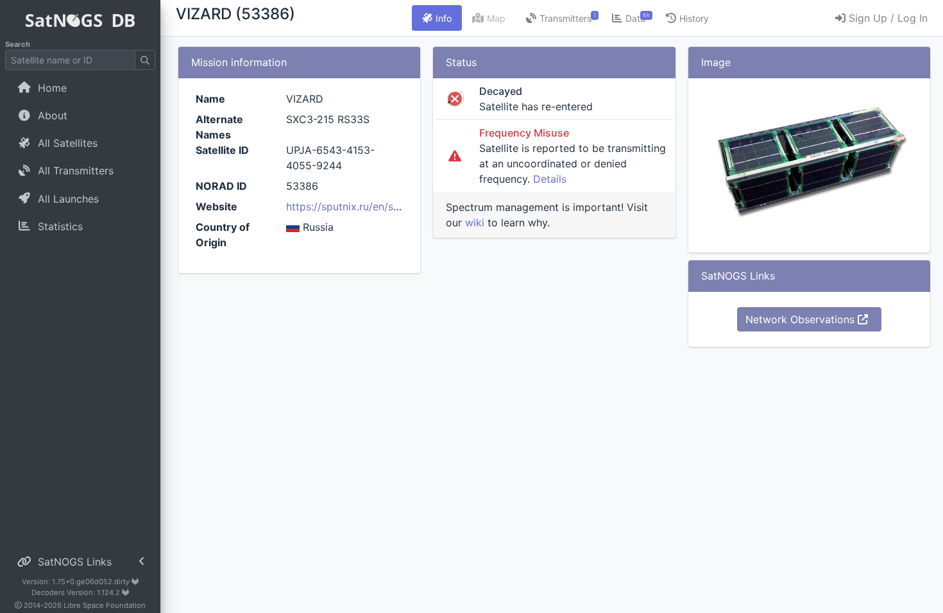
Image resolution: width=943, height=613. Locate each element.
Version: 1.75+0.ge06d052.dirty (77, 581)
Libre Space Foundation (105, 605)
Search (17, 44)
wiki (474, 222)
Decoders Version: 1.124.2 (76, 592)
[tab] (437, 18)
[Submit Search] (145, 60)
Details (549, 178)
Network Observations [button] (801, 319)
